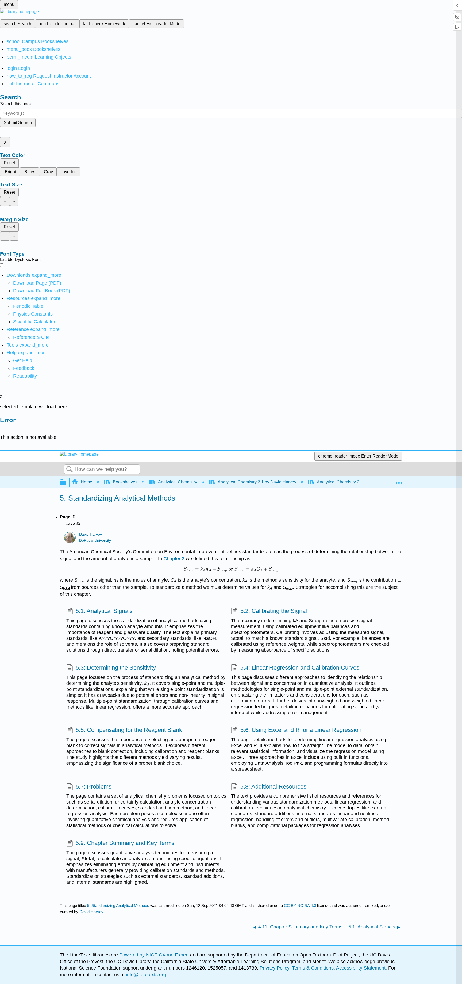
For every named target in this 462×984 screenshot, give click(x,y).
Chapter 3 (173, 558)
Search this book (16, 104)
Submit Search (18, 122)
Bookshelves (125, 482)
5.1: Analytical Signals (104, 611)
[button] (23, 368)
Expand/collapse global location (399, 480)
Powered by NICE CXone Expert (154, 955)
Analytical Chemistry (177, 482)
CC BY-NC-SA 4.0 (300, 905)
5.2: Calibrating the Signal (273, 611)
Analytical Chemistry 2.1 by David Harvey (257, 482)
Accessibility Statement (361, 968)
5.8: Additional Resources (273, 786)
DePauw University (95, 541)
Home (86, 482)
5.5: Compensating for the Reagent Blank (129, 730)
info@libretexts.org (145, 974)
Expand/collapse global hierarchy (66, 482)
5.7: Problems (93, 786)
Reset (9, 162)
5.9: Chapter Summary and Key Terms (125, 843)
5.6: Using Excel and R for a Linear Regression (300, 730)
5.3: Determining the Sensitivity (116, 667)
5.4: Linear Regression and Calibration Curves (299, 667)
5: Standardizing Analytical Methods (118, 905)
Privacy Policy (274, 968)
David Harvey (90, 534)
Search (69, 469)
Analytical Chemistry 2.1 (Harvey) (348, 482)
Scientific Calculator (34, 321)
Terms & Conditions (313, 968)
